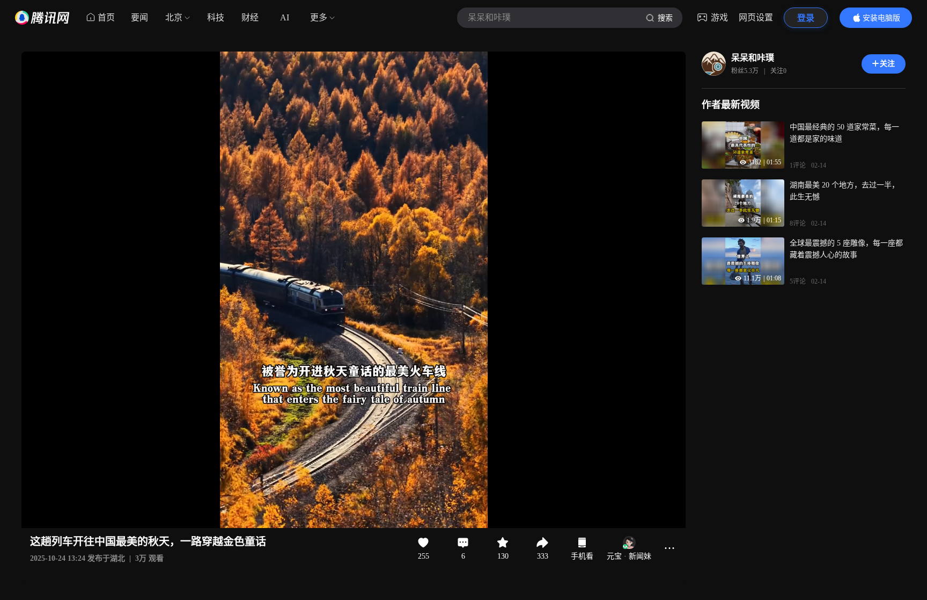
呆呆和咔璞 (752, 57)
